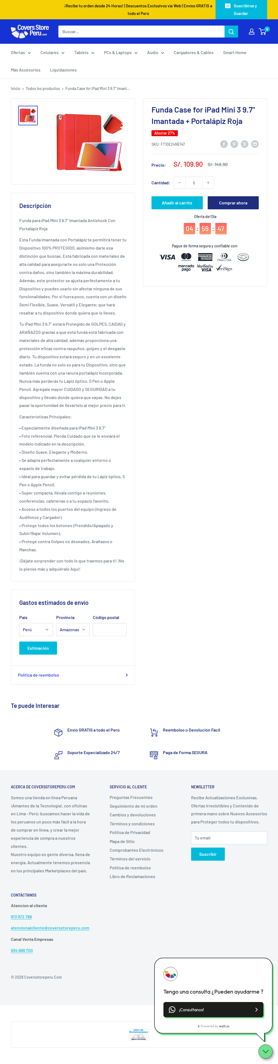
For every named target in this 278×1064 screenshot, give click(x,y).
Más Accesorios (25, 69)
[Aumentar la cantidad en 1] (208, 182)
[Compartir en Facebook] (224, 143)
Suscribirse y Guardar (245, 9)
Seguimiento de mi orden (133, 805)
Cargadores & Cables (194, 52)
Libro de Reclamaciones (132, 876)
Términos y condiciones (132, 823)
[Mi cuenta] (251, 32)
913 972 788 (21, 916)
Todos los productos (43, 88)
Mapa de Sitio (122, 841)
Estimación (38, 648)
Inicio (15, 88)
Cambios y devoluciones (133, 814)
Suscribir (208, 854)
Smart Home (235, 52)
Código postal (106, 617)
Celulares (49, 52)
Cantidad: (160, 182)
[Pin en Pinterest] (234, 143)
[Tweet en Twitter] (244, 143)
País (23, 617)
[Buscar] (231, 32)
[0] (262, 31)
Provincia (65, 617)
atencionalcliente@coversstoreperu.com (50, 927)
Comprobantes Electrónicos (136, 850)
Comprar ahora (233, 202)
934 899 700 (22, 950)
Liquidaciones (63, 69)
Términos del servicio (130, 858)
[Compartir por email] (255, 143)
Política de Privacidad (130, 832)
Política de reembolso (38, 674)
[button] (213, 1009)
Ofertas (18, 52)
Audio (152, 52)
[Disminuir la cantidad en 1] (179, 182)
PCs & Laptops (118, 52)
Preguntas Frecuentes (131, 797)
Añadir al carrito (177, 202)
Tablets (81, 52)
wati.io (224, 1026)
